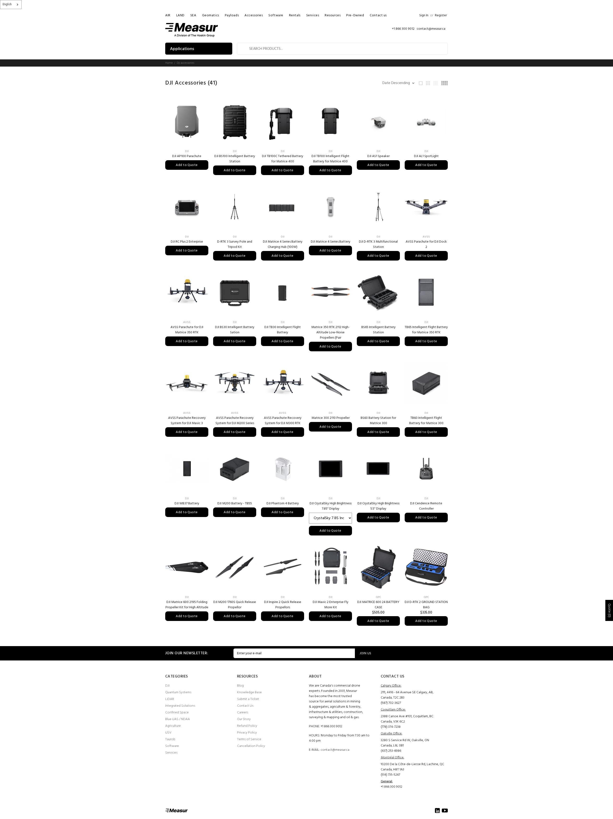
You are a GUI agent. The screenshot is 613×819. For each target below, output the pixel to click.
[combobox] (11, 4)
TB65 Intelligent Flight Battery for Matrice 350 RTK (426, 329)
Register (441, 15)
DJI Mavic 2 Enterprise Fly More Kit (330, 604)
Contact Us (245, 706)
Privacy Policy (247, 732)
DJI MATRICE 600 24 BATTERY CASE (378, 604)
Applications (182, 49)
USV (168, 732)
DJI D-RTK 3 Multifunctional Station (378, 244)
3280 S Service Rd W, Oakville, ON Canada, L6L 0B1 (405, 743)
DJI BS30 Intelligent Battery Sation (234, 329)
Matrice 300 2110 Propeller (331, 418)
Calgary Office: (391, 685)
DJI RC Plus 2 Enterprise (187, 242)
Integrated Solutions (180, 706)
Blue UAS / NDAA (177, 719)
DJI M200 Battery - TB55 (234, 503)
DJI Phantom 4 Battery (283, 503)
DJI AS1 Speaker (378, 156)
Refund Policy (247, 726)
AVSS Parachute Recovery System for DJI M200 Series (235, 420)
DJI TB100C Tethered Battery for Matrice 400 (282, 159)
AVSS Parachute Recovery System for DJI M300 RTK (282, 420)
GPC (378, 597)
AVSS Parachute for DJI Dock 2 (426, 244)
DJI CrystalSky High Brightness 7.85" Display (331, 506)
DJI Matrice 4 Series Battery (330, 242)
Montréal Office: (392, 757)
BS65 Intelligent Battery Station (378, 329)
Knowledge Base (249, 692)
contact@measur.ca (335, 750)
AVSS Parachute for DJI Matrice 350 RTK (186, 329)
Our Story (244, 719)
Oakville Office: (391, 733)
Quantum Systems (178, 692)
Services (171, 753)
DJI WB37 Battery (187, 503)
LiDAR (169, 699)
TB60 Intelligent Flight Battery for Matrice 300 (426, 420)
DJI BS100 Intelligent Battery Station (234, 159)
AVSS (426, 236)
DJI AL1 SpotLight (426, 156)
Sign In (423, 15)
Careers (242, 712)
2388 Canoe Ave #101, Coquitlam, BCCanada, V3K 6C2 (407, 719)
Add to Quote (187, 165)
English (7, 4)
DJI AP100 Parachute (186, 156)
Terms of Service (249, 739)
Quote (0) (609, 610)
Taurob (170, 739)
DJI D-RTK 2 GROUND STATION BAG (426, 604)
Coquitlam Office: (393, 709)
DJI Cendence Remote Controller (426, 506)
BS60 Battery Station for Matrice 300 (378, 420)
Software (172, 746)
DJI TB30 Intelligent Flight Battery (282, 329)
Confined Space (177, 712)
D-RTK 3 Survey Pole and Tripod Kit (234, 244)
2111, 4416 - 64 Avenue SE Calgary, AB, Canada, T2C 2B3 (407, 695)
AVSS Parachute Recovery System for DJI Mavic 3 (187, 420)
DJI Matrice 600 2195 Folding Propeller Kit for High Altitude (186, 604)
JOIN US (365, 653)
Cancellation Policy (251, 746)
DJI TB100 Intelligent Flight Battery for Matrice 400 (330, 159)
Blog (240, 685)
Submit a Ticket (248, 699)
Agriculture (173, 726)
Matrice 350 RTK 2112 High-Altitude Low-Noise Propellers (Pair (330, 332)
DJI (187, 151)
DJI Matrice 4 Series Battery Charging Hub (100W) (282, 244)
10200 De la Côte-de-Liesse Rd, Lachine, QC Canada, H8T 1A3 (412, 767)
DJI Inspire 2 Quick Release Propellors (282, 604)
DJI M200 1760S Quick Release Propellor (234, 604)
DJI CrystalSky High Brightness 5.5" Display (378, 506)
